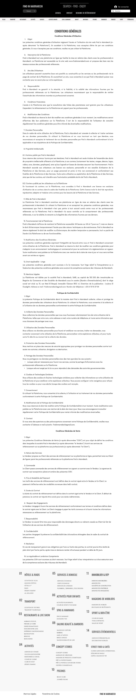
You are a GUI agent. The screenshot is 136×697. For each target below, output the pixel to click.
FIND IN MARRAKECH (33, 6)
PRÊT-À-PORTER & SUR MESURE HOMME (68, 663)
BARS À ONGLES (62, 637)
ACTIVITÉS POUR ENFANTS (65, 602)
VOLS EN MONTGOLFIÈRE (32, 654)
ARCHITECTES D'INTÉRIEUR (100, 588)
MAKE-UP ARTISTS (62, 635)
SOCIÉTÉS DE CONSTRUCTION (101, 586)
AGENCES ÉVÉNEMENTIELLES (101, 638)
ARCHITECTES (96, 583)
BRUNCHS (27, 636)
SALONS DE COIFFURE (64, 630)
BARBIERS (59, 633)
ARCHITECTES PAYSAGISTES (100, 591)
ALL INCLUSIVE (28, 593)
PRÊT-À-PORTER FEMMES (63, 660)
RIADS (26, 588)
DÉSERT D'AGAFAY (30, 591)
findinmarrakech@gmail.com (55, 287)
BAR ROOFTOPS (29, 634)
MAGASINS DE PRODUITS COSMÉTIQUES (68, 657)
